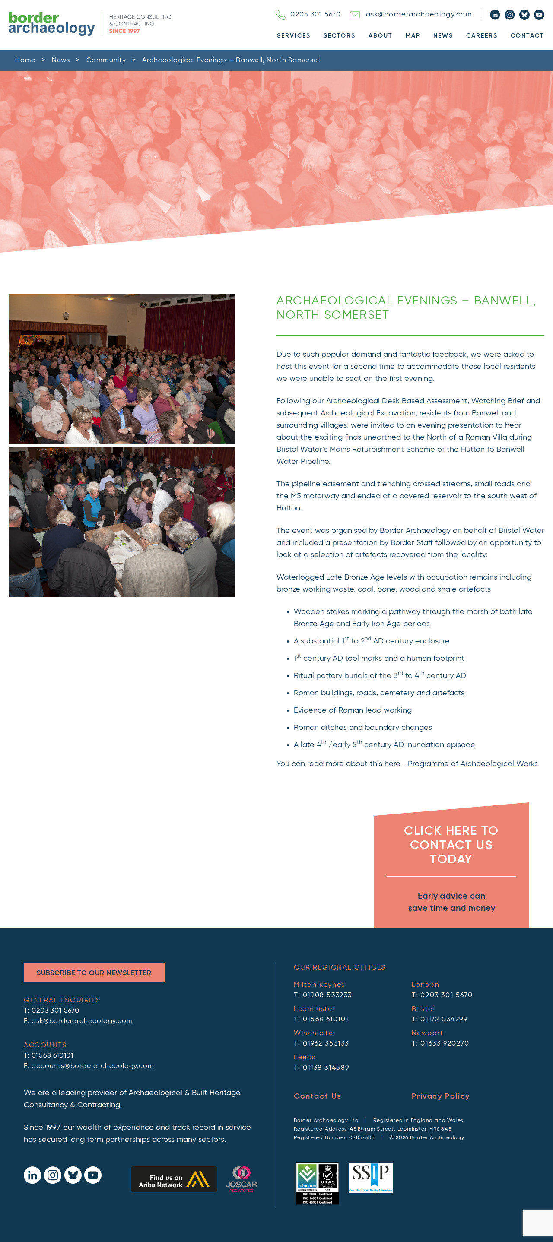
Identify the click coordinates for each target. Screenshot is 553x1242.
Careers (482, 36)
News (443, 36)
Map (413, 36)
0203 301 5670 (315, 14)
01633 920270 (444, 1043)
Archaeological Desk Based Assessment (396, 401)
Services (294, 36)
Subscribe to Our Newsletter (94, 973)
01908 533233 (327, 995)
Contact (527, 36)
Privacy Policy (441, 1096)
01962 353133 (326, 1043)
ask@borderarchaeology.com (419, 14)
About (381, 36)
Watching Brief (497, 401)
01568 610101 (52, 1055)
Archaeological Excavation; (369, 413)
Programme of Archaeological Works (473, 764)
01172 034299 (443, 1019)
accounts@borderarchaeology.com (93, 1066)
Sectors (340, 36)
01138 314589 (326, 1068)
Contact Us (317, 1096)
